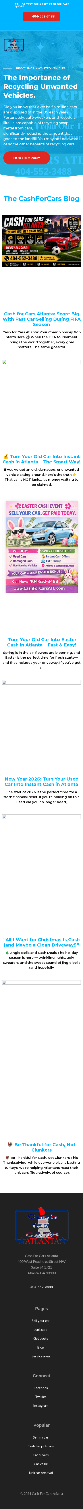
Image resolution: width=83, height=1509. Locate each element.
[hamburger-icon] (75, 45)
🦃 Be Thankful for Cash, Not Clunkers (41, 1147)
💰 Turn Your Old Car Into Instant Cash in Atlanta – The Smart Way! (42, 459)
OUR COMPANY (26, 158)
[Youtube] (45, 27)
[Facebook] (28, 27)
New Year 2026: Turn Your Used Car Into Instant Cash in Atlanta (42, 781)
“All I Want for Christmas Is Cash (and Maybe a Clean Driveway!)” (41, 942)
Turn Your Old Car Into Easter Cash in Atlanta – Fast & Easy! (41, 642)
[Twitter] (36, 27)
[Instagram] (54, 27)
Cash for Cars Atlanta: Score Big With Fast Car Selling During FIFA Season (42, 319)
